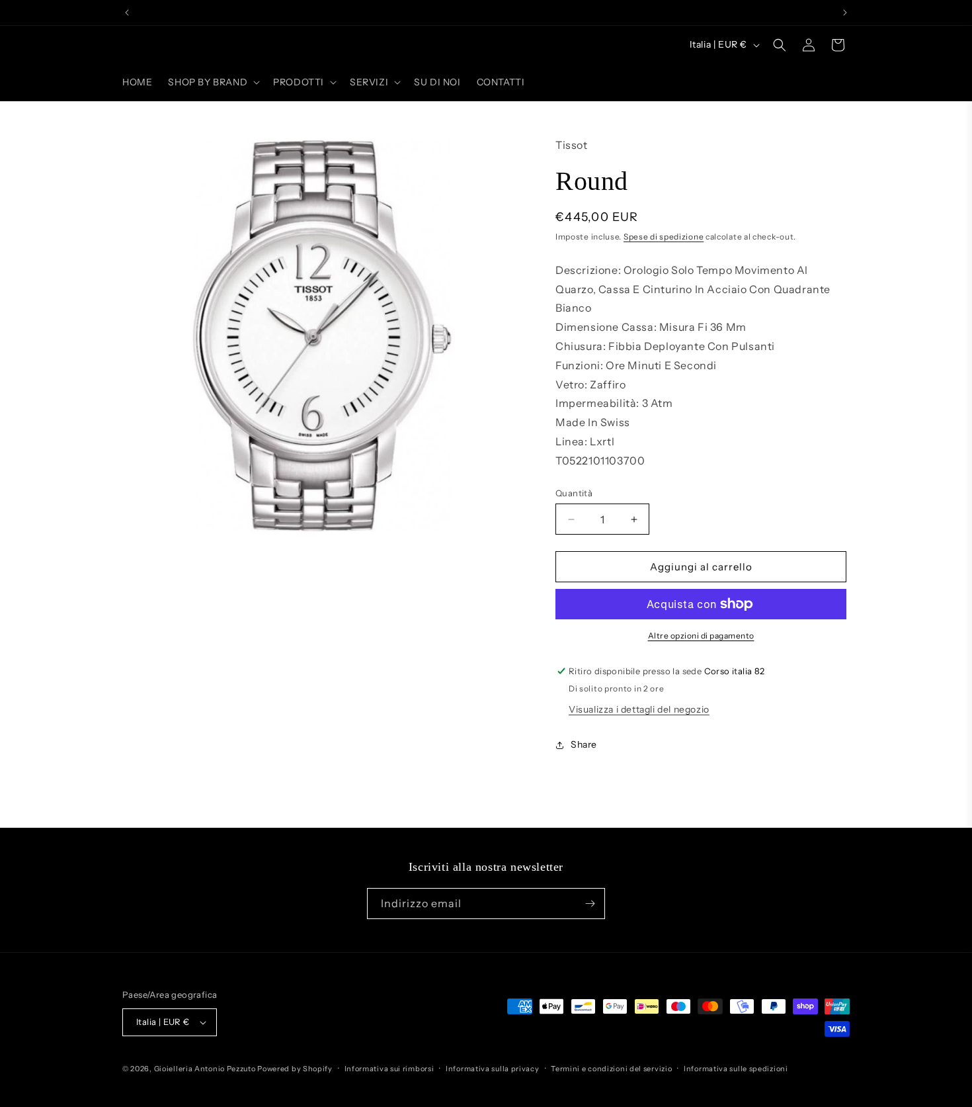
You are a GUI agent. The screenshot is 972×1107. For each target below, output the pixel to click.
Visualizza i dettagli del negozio (639, 709)
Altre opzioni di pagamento (701, 636)
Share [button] (584, 744)
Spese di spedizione (664, 237)
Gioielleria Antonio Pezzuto (206, 1068)
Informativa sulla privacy (493, 1068)
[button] (212, 82)
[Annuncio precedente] (127, 12)
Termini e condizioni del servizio (611, 1068)
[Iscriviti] (589, 903)
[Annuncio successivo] (845, 12)
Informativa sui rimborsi (389, 1068)
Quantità (573, 493)
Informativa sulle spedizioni (736, 1068)
